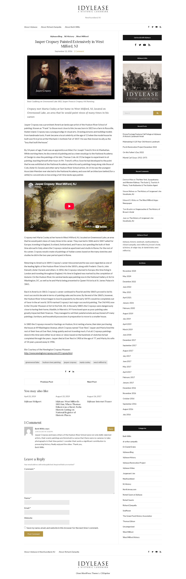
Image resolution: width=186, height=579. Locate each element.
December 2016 (129, 388)
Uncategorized (128, 527)
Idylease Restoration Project (134, 463)
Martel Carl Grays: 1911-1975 (135, 158)
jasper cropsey (70, 362)
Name (27, 498)
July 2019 (127, 319)
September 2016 (129, 404)
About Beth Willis (72, 27)
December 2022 (129, 281)
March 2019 (128, 329)
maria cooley (85, 362)
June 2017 (127, 361)
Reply (111, 429)
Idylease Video (129, 468)
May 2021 (127, 292)
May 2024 (127, 276)
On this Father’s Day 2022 (133, 152)
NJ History (69, 36)
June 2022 (127, 287)
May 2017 (127, 367)
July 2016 (127, 414)
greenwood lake (32, 362)
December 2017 (129, 340)
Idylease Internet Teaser (99, 401)
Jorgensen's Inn (129, 473)
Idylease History (129, 457)
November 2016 (129, 393)
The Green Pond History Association (137, 516)
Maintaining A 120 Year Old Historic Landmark (141, 142)
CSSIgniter (105, 573)
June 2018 (127, 335)
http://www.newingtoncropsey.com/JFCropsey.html (48, 353)
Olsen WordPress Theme (87, 573)
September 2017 (129, 345)
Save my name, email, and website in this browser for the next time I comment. (62, 527)
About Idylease (30, 27)
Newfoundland (128, 479)
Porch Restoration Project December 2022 (140, 147)
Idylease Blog (56, 36)
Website (28, 518)
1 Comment (79, 51)
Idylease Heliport (32, 401)
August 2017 (128, 351)
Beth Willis (127, 436)
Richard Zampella (130, 505)
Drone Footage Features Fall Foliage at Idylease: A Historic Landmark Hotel (142, 135)
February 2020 (129, 308)
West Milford (82, 36)
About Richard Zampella (51, 27)
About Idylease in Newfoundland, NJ (39, 552)
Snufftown (127, 511)
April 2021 (127, 297)
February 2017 (129, 377)
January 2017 (128, 383)
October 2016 (128, 398)
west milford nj (100, 362)
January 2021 (128, 303)
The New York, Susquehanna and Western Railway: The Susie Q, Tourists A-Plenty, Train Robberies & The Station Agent (141, 182)
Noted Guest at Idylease (132, 495)
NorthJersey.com (129, 489)
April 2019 (127, 324)
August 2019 (128, 313)
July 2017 (127, 356)
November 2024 (129, 271)
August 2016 (128, 409)
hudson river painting (52, 362)
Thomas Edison (129, 521)
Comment (29, 469)
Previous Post (46, 382)
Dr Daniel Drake (129, 447)
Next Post (92, 382)
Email (27, 508)
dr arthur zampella (130, 441)
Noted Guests (128, 500)
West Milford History (131, 537)
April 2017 (127, 372)
